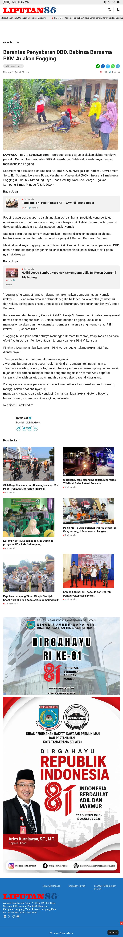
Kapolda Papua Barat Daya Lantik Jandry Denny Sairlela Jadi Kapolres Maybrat (72, 18)
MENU (6, 2)
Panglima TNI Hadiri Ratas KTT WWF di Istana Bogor (58, 203)
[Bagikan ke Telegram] (117, 66)
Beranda (7, 42)
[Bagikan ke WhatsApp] (112, 66)
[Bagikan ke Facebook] (102, 66)
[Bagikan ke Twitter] (107, 66)
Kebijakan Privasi (77, 886)
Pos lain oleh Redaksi (28, 422)
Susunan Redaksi (51, 886)
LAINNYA (113, 932)
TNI (17, 42)
